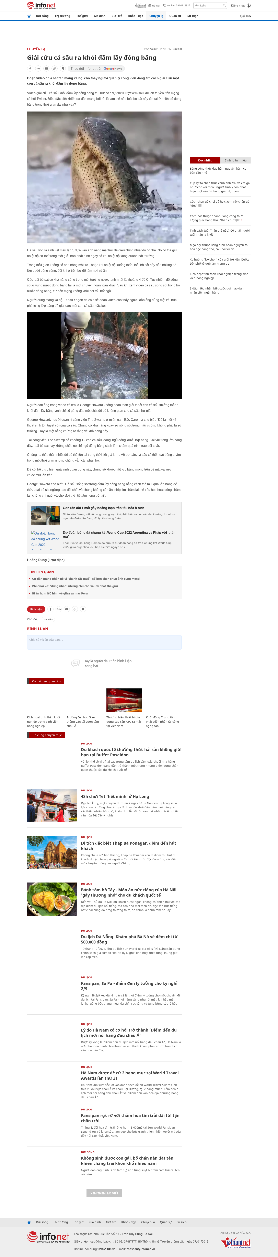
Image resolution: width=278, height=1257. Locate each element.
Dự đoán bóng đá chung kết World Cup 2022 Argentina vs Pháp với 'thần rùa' (119, 534)
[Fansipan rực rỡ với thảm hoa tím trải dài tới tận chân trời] (52, 1124)
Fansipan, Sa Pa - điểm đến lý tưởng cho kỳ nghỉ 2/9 (129, 986)
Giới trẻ (117, 16)
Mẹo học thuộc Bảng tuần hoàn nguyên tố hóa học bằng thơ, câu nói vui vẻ (218, 247)
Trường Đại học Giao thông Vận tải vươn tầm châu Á (83, 721)
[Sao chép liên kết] (54, 68)
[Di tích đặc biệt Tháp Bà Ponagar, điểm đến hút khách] (52, 852)
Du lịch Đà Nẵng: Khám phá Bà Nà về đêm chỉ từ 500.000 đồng (129, 939)
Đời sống (42, 16)
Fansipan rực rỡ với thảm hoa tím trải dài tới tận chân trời (130, 1118)
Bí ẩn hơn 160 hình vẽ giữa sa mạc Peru (60, 593)
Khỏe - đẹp (135, 16)
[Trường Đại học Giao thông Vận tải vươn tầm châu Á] (84, 700)
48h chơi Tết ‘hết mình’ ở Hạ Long (115, 796)
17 (241, 220)
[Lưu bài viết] (63, 68)
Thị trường (62, 16)
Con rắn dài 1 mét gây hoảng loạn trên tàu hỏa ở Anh (103, 508)
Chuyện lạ (156, 16)
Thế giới (82, 16)
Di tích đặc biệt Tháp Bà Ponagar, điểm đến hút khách (128, 845)
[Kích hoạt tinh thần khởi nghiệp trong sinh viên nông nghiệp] (45, 700)
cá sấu (48, 619)
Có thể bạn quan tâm (46, 681)
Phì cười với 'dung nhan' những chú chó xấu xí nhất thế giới (75, 586)
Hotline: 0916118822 (178, 5)
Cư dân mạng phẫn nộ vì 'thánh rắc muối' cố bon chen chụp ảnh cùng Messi (86, 579)
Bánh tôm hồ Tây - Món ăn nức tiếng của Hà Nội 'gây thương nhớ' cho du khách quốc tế (128, 892)
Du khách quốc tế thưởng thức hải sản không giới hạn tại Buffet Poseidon (131, 752)
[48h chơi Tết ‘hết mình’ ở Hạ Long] (52, 805)
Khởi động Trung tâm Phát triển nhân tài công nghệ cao (162, 721)
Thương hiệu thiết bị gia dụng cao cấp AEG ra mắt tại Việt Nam (123, 721)
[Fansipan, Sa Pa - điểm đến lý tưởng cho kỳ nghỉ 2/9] (52, 992)
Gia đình (99, 16)
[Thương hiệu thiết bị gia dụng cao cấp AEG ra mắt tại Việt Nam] (124, 700)
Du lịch (86, 743)
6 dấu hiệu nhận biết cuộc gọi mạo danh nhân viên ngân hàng (217, 290)
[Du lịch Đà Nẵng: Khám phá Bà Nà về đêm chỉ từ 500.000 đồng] (52, 946)
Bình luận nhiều (236, 160)
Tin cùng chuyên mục (47, 735)
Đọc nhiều (205, 160)
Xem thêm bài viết (104, 1193)
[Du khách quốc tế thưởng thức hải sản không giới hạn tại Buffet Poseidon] (52, 758)
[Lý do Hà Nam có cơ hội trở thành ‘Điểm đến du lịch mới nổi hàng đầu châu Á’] (52, 1039)
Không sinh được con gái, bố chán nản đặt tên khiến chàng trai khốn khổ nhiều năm (127, 1160)
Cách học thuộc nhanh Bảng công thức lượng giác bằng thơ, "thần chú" (216, 218)
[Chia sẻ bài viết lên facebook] (30, 68)
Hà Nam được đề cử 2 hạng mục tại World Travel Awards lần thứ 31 (130, 1075)
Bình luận (36, 609)
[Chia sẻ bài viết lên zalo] (38, 68)
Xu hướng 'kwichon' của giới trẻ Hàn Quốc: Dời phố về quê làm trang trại (219, 261)
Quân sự (175, 16)
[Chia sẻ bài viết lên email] (46, 68)
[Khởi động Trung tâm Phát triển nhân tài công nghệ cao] (164, 700)
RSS (248, 16)
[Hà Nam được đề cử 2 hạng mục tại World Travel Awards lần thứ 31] (52, 1082)
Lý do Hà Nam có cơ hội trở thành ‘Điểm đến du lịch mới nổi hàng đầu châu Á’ (129, 1032)
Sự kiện (192, 16)
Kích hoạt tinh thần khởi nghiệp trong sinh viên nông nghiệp (43, 721)
